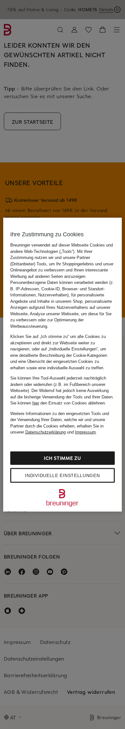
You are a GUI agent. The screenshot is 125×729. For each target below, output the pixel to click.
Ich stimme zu (62, 458)
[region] (62, 365)
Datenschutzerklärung (45, 432)
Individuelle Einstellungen (62, 475)
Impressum (85, 432)
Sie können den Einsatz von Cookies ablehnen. (58, 403)
